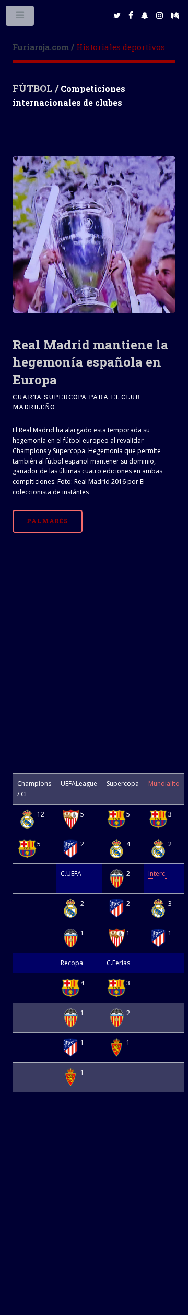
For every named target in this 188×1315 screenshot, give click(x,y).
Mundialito (164, 783)
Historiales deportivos (89, 47)
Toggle (20, 17)
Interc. (157, 873)
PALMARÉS (47, 521)
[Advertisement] (94, 664)
